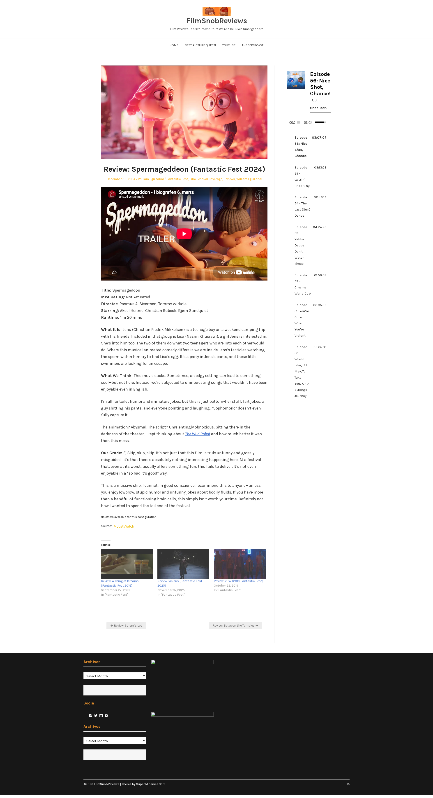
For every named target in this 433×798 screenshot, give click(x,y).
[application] (306, 122)
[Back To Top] (348, 784)
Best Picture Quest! (200, 45)
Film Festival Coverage (205, 179)
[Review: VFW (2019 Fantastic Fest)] (240, 564)
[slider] (298, 122)
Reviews (229, 179)
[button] (306, 146)
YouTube (228, 45)
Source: (107, 526)
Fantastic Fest (177, 179)
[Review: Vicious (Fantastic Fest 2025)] (183, 564)
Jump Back (325, 122)
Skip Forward (328, 122)
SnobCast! (318, 108)
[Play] (288, 122)
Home (174, 45)
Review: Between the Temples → (235, 625)
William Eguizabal (151, 179)
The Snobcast (252, 45)
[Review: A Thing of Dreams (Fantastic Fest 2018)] (127, 564)
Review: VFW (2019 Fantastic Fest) (238, 581)
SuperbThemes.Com (151, 784)
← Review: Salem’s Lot (126, 625)
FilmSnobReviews (216, 20)
